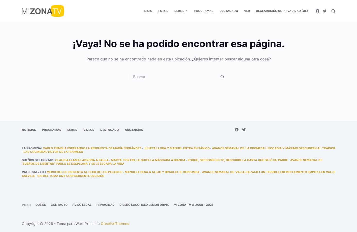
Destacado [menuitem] (229, 11)
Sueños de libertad (37, 160)
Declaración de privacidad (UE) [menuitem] (282, 11)
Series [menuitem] (179, 11)
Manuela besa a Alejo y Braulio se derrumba (162, 172)
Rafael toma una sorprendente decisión (70, 176)
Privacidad (105, 205)
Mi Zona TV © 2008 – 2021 (193, 205)
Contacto (59, 205)
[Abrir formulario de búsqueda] (333, 11)
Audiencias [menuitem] (134, 130)
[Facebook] (317, 11)
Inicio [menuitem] (148, 11)
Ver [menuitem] (247, 11)
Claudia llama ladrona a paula (82, 160)
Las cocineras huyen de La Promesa (53, 152)
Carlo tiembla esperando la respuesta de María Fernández (92, 148)
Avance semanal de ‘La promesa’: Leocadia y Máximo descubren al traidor (273, 148)
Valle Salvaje (33, 172)
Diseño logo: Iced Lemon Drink (144, 205)
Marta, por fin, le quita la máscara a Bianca (148, 160)
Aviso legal (82, 205)
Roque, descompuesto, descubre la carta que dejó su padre (238, 160)
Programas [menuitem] (203, 11)
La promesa (31, 148)
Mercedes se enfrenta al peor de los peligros (84, 172)
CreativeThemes (115, 223)
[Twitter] (325, 11)
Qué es (40, 205)
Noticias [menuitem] (29, 130)
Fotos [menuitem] (163, 11)
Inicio (26, 205)
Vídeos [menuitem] (88, 130)
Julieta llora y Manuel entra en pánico (177, 148)
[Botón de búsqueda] (222, 77)
